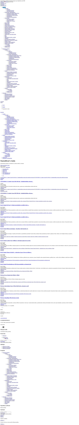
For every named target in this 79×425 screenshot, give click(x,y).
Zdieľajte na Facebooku (7, 347)
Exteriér (6, 49)
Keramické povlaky (12, 62)
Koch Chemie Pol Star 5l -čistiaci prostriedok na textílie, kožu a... (14, 217)
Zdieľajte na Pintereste (6, 348)
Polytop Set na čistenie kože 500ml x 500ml (9, 275)
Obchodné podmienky (8, 397)
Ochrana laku (7, 18)
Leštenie (6, 88)
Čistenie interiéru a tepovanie (10, 28)
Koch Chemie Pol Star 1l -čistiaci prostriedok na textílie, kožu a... (14, 205)
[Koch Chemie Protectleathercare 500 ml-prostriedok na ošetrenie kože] (25, 260)
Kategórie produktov (6, 48)
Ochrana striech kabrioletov (9, 25)
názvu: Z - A (5, 171)
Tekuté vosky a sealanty (13, 63)
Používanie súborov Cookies (9, 96)
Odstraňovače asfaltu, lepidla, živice (13, 13)
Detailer (8, 21)
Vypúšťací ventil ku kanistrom (10, 42)
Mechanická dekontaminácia (12, 17)
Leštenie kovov (7, 46)
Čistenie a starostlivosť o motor (10, 26)
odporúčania (8, 167)
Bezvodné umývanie (10, 11)
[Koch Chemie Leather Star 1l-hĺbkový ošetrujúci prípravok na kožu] (24, 236)
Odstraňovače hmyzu (10, 10)
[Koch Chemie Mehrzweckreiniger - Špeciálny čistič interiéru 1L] (23, 224)
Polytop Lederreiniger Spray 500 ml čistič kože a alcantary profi (14, 286)
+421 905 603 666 (3, 318)
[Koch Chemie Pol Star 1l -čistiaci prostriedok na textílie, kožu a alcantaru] (26, 201)
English (7, 338)
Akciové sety (5, 157)
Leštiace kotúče (9, 91)
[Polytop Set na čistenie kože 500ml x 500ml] (16, 271)
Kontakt (6, 99)
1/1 (3, 175)
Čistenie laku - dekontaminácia (10, 12)
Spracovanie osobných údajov (10, 95)
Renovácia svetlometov (9, 27)
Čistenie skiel (7, 23)
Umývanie (6, 8)
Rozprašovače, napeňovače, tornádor (11, 40)
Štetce (6, 36)
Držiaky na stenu (7, 41)
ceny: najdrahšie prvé (6, 173)
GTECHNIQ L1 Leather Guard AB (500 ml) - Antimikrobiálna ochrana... (16, 193)
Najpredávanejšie (5, 169)
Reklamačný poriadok (8, 398)
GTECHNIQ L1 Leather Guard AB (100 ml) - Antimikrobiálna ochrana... (16, 181)
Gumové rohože (7, 31)
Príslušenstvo (7, 76)
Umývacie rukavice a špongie (10, 39)
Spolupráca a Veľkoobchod (7, 158)
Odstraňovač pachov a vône (9, 32)
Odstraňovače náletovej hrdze (12, 14)
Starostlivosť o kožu (8, 30)
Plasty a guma (7, 22)
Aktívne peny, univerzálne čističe (10, 34)
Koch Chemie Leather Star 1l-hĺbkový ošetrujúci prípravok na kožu (15, 240)
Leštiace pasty (9, 89)
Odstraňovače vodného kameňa (12, 15)
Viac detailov (2, 341)
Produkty (4, 7)
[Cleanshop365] (3, 3)
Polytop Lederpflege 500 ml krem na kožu (9, 297)
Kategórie (2, 112)
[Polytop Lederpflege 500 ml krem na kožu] (15, 293)
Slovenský (6, 337)
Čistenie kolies (7, 33)
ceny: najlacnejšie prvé (6, 172)
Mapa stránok (7, 98)
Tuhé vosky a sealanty (13, 61)
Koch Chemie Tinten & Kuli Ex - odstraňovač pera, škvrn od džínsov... (16, 252)
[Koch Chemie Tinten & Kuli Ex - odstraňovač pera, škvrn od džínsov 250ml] (27, 248)
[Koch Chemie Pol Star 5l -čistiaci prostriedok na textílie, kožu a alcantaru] (26, 212)
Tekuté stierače (7, 24)
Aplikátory (6, 38)
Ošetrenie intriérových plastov (10, 29)
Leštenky (10, 90)
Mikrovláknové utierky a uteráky (10, 37)
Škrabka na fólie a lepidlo (9, 43)
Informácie (4, 93)
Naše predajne (7, 97)
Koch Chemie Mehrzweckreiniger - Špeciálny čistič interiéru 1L (14, 228)
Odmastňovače (9, 16)
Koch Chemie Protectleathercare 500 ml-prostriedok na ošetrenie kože (15, 264)
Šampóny (8, 9)
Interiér (6, 70)
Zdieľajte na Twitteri (6, 346)
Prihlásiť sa (2, 420)
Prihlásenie (4, 335)
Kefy (5, 35)
